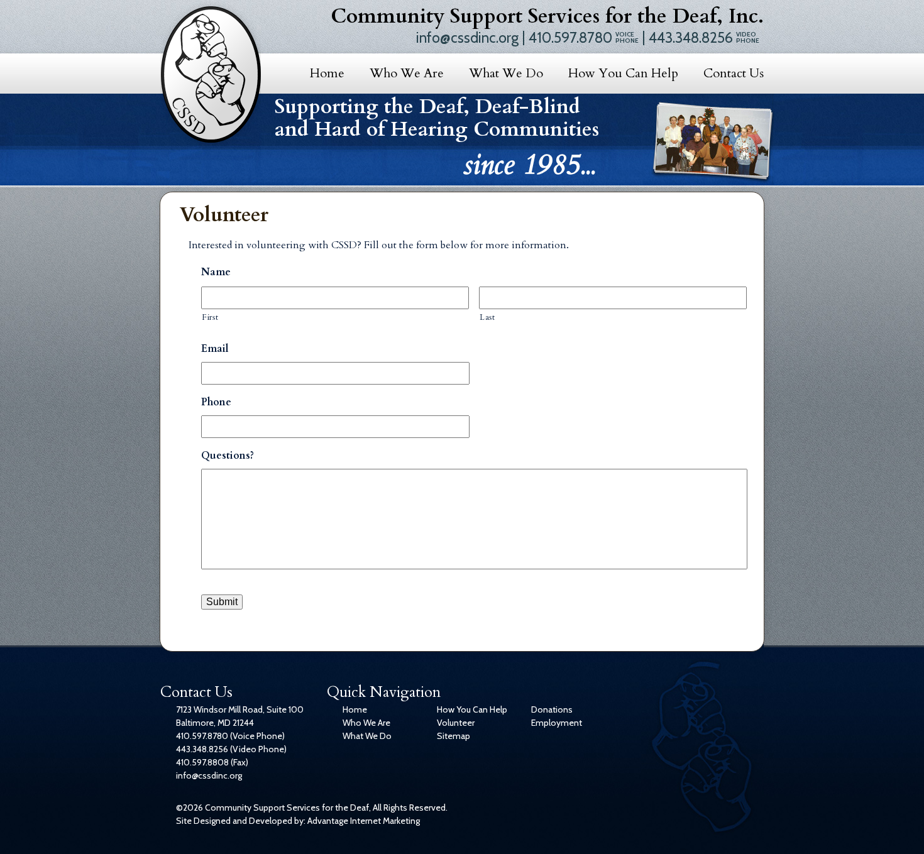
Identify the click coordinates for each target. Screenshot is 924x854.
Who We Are (407, 73)
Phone (216, 402)
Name (216, 272)
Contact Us (733, 73)
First (210, 317)
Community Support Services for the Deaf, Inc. (547, 16)
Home (327, 73)
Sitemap (453, 736)
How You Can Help (623, 73)
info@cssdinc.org (467, 38)
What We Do (506, 73)
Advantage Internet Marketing (363, 820)
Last (487, 317)
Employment (556, 722)
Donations (552, 709)
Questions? (227, 456)
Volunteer (456, 722)
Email (215, 349)
